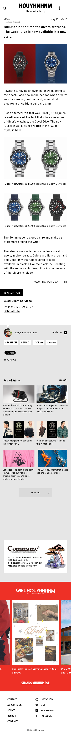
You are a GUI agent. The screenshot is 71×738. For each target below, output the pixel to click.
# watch (51, 342)
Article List (57, 332)
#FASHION (11, 342)
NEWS (13, 360)
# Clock (38, 342)
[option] (35, 637)
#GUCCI (25, 342)
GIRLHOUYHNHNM (35, 682)
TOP (6, 360)
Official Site (12, 311)
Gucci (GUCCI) (50, 113)
